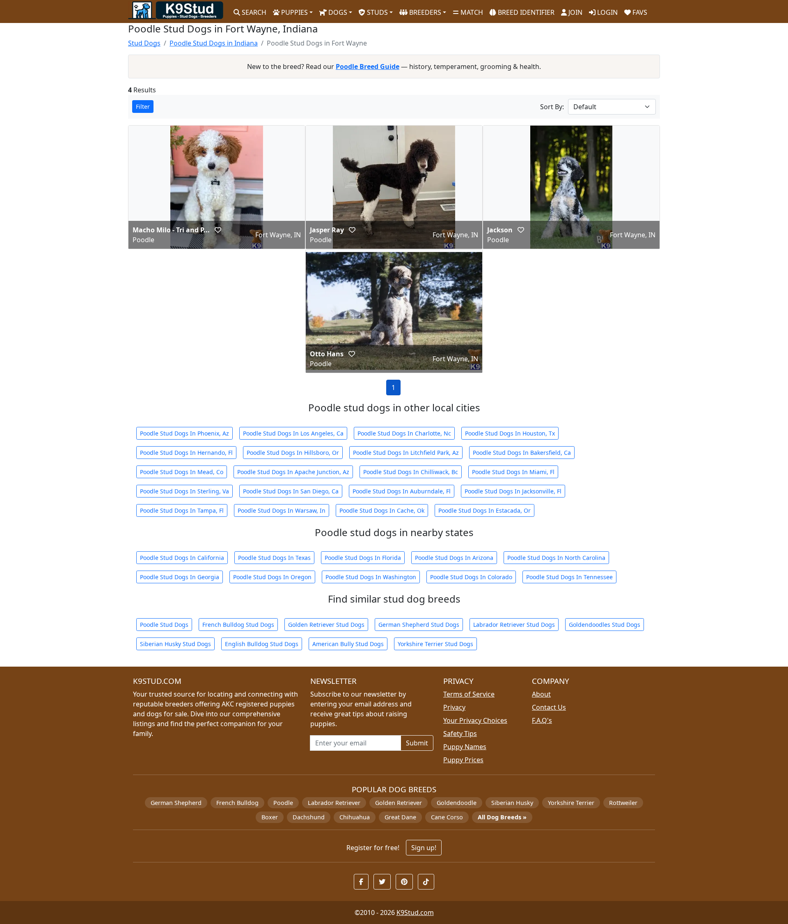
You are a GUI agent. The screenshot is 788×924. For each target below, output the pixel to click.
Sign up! (423, 847)
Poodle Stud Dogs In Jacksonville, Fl (513, 491)
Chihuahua (354, 817)
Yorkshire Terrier (571, 803)
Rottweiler (623, 803)
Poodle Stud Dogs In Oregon (272, 577)
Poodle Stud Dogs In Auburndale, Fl (402, 491)
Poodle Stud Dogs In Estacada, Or (484, 510)
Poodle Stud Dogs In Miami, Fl (513, 472)
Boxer (269, 817)
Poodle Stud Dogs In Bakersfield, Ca (522, 452)
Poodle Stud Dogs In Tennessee (569, 577)
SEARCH (253, 12)
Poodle (283, 803)
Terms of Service (469, 694)
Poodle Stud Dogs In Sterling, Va (184, 491)
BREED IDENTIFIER (525, 12)
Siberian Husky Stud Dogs (175, 644)
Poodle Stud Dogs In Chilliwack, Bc (410, 472)
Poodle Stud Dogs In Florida (363, 558)
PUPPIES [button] (293, 12)
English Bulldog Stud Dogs (261, 644)
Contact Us (549, 707)
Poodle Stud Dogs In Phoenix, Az (184, 433)
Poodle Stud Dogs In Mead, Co (181, 472)
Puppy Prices (463, 759)
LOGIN (607, 12)
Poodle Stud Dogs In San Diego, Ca (291, 491)
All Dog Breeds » (502, 817)
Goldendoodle (456, 803)
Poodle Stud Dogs (164, 624)
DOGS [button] (337, 12)
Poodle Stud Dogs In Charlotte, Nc (404, 433)
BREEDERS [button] (424, 12)
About (541, 694)
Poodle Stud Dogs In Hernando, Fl (186, 452)
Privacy (454, 707)
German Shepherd (176, 803)
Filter (143, 106)
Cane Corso (447, 817)
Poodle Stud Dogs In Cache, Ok (381, 510)
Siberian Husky (512, 803)
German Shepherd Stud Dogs (418, 624)
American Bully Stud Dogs (348, 644)
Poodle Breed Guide (367, 66)
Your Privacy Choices (475, 720)
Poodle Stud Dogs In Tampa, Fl (182, 510)
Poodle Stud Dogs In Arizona (454, 558)
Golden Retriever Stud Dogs (326, 624)
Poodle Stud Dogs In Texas (274, 558)
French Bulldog (237, 803)
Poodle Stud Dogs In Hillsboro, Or (293, 452)
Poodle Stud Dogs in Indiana (214, 43)
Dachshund (309, 817)
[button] (218, 229)
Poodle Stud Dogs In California (182, 558)
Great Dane (400, 817)
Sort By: (552, 106)
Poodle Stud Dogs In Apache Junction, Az (293, 472)
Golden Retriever (398, 803)
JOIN (574, 12)
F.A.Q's (542, 720)
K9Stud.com (415, 912)
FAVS (639, 12)
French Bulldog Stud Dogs (238, 624)
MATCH (471, 12)
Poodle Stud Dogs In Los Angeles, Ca (293, 433)
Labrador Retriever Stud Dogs (514, 624)
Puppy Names (464, 746)
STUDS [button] (376, 12)
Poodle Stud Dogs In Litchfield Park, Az (406, 452)
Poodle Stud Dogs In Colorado (471, 577)
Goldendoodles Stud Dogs (604, 624)
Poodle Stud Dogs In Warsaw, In (281, 510)
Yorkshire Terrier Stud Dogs (435, 644)
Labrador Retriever (334, 803)
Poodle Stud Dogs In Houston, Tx (510, 433)
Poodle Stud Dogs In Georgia (179, 577)
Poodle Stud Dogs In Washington (370, 577)
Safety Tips (460, 733)
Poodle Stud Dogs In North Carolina (556, 558)
